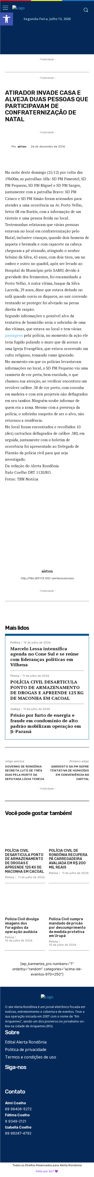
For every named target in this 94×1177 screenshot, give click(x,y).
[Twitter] (37, 158)
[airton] (8, 146)
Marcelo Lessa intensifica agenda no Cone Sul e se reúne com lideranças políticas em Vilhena (44, 657)
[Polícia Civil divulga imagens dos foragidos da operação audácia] (25, 901)
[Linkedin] (72, 158)
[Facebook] (26, 158)
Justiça (15, 709)
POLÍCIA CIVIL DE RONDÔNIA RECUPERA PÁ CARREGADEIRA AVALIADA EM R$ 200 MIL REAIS (68, 859)
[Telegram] (83, 158)
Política (15, 642)
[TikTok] (24, 1079)
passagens (14, 335)
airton (22, 146)
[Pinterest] (49, 158)
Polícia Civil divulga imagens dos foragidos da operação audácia (22, 925)
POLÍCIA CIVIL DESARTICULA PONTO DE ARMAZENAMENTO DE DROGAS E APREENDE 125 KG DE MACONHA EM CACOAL (46, 690)
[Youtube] (32, 1079)
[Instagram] (16, 1079)
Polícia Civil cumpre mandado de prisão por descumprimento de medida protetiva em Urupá (67, 927)
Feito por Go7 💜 (47, 1171)
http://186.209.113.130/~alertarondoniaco (47, 578)
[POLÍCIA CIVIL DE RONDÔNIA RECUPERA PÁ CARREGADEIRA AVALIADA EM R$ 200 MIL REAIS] (69, 832)
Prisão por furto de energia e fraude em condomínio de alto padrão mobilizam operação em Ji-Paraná (45, 723)
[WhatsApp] (60, 158)
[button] (6, 19)
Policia (14, 675)
